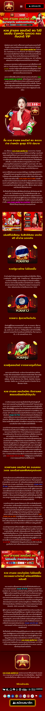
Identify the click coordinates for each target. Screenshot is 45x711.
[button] (21, 6)
